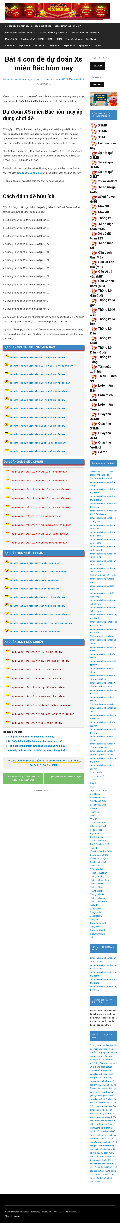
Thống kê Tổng (97, 876)
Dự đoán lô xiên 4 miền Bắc (104, 1106)
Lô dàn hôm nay (97, 1131)
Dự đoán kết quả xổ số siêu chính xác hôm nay (103, 1099)
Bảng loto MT (96, 909)
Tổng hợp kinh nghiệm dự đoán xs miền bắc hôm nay (36, 745)
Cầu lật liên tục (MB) (99, 858)
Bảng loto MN (96, 912)
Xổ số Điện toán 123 (99, 840)
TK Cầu (38, 45)
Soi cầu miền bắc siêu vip (67, 26)
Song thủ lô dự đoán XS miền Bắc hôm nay (31, 736)
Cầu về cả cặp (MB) (99, 855)
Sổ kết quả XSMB (98, 805)
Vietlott (8, 45)
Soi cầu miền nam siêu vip (84, 32)
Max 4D (103, 212)
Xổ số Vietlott (96, 830)
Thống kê (52, 45)
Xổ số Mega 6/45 (98, 826)
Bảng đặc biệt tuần (103, 1067)
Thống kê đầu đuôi (98, 901)
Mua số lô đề (11, 39)
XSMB (41, 39)
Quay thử (83, 45)
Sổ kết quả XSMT (98, 797)
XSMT (59, 39)
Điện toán (23, 45)
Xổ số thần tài (96, 837)
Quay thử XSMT (97, 927)
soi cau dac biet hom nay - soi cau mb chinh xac (29, 79)
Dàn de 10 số (110, 1085)
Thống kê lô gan (97, 898)
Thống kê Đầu (96, 887)
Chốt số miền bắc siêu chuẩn (18, 32)
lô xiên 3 (108, 1135)
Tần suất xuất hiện (98, 873)
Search (98, 66)
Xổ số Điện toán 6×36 (99, 844)
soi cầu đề (74, 760)
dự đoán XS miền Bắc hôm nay (29, 760)
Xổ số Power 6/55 (98, 822)
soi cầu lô (35, 765)
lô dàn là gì (110, 1131)
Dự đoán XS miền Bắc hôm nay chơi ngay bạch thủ (35, 741)
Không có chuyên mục (104, 1128)
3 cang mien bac (97, 1045)
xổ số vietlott (107, 181)
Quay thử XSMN (97, 930)
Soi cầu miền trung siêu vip (52, 32)
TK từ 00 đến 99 (97, 869)
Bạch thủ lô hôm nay (99, 1059)
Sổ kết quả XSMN (98, 801)
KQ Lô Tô (68, 45)
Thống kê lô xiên (97, 894)
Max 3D (103, 206)
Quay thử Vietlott (98, 923)
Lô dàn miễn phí (97, 1135)
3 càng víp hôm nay (105, 1052)
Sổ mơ (98, 45)
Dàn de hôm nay (97, 1088)
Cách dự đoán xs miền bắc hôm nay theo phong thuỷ (36, 750)
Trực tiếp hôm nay (74, 39)
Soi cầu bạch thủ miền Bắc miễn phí (103, 1149)
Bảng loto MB (96, 916)
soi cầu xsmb (50, 765)
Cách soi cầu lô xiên (99, 1070)
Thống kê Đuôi (96, 884)
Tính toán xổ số (28, 39)
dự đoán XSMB (97, 1110)
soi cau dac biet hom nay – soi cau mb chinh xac (28, 26)
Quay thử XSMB (97, 934)
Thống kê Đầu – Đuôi (99, 880)
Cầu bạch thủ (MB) (98, 862)
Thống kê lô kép (97, 891)
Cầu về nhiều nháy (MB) (101, 851)
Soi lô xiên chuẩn (99, 1160)
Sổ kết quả (91, 39)
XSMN (50, 39)
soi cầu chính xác (57, 760)
